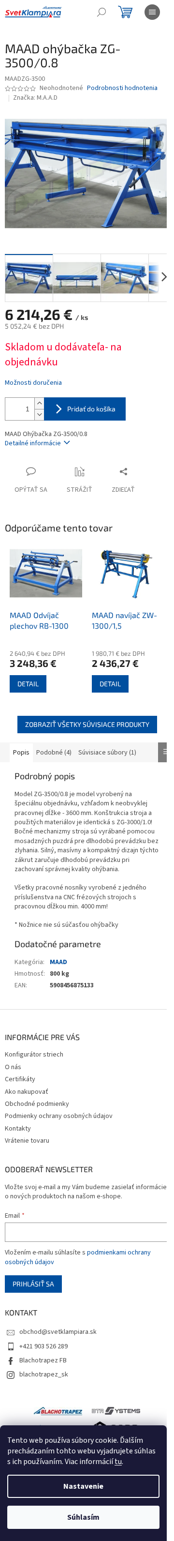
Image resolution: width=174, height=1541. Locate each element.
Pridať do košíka (91, 409)
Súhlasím (83, 1517)
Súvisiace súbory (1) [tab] (107, 752)
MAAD (58, 962)
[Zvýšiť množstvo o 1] (39, 403)
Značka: (35, 98)
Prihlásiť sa (33, 1284)
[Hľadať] (101, 12)
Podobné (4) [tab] (54, 752)
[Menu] (152, 12)
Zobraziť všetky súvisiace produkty (87, 724)
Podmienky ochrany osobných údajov (59, 1116)
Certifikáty (20, 1079)
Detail (28, 684)
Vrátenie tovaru (27, 1141)
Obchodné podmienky (37, 1104)
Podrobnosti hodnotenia (122, 88)
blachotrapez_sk (43, 1374)
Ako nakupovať (26, 1092)
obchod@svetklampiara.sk (58, 1332)
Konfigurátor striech (34, 1054)
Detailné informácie (33, 443)
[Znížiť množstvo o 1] (39, 414)
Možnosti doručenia (33, 383)
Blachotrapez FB (43, 1360)
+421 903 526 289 (43, 1346)
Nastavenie (83, 1486)
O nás (13, 1067)
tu (118, 1461)
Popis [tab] (21, 752)
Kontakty (18, 1128)
